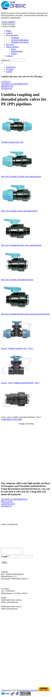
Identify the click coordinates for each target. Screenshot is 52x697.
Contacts (9, 56)
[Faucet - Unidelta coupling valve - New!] (17, 346)
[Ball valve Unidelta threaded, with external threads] (17, 243)
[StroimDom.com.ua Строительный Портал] (43, 690)
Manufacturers (17, 51)
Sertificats (15, 38)
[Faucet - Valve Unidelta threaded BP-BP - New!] (17, 380)
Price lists (10, 44)
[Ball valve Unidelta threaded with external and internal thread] (17, 312)
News (13, 49)
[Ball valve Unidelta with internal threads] (17, 277)
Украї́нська (11, 67)
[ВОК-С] (17, 695)
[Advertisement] (26, 453)
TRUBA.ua (25, 694)
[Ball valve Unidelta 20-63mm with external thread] (17, 174)
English (9, 72)
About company (12, 47)
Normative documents (20, 42)
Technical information (20, 40)
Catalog (9, 33)
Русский (9, 69)
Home (8, 31)
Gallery (14, 53)
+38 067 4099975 (8, 22)
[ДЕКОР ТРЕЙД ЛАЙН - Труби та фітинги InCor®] (13, 695)
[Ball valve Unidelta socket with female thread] (17, 209)
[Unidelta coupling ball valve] (17, 140)
